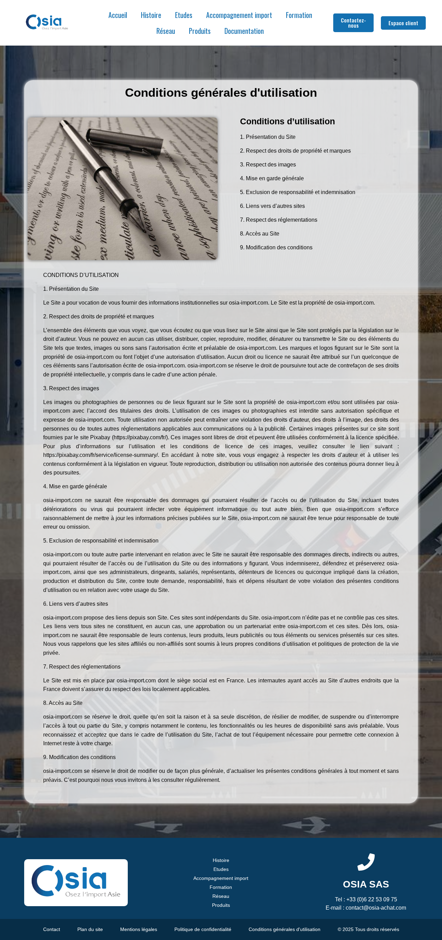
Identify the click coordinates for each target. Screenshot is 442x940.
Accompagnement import (239, 15)
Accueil (117, 15)
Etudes (183, 15)
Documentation (244, 31)
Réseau (165, 31)
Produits (200, 31)
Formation (299, 15)
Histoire (151, 15)
